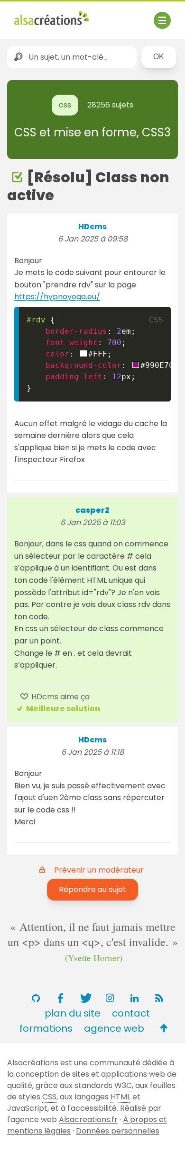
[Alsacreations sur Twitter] (85, 998)
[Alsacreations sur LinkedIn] (134, 998)
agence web (114, 1028)
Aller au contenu (107, 15)
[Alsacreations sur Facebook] (60, 998)
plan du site (73, 1013)
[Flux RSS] (159, 998)
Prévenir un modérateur (99, 870)
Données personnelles (117, 1130)
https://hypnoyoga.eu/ (57, 296)
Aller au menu (39, 15)
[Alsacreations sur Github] (35, 998)
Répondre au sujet (92, 889)
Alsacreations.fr (88, 1119)
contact (131, 1013)
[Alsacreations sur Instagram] (109, 998)
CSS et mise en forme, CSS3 (92, 132)
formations (46, 1028)
